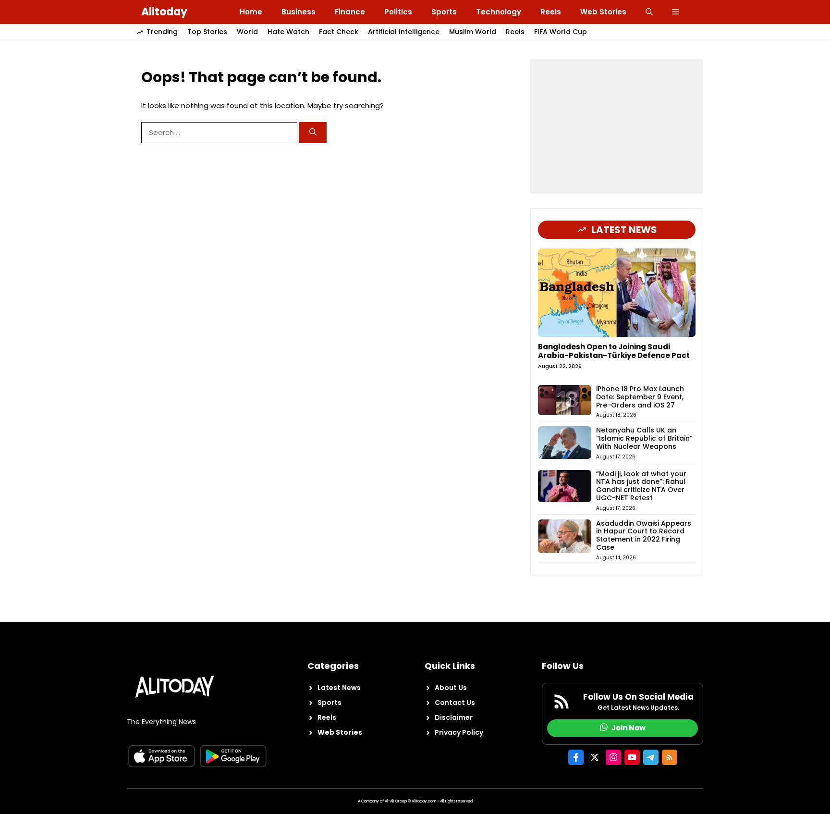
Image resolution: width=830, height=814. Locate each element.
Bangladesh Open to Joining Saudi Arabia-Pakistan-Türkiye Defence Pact (614, 351)
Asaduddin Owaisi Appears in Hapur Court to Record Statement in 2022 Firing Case (643, 535)
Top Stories (207, 32)
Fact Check (338, 32)
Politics (398, 12)
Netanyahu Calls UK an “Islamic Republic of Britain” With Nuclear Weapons (644, 438)
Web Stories (603, 12)
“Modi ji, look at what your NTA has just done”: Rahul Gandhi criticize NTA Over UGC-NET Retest (641, 486)
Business (298, 12)
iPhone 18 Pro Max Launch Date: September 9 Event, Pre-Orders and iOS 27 (640, 397)
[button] (649, 12)
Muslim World (472, 32)
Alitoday (164, 11)
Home (251, 12)
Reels (550, 12)
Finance (350, 12)
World (247, 32)
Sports (444, 12)
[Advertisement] (616, 126)
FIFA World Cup (560, 32)
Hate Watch (288, 32)
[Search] (313, 133)
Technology (498, 12)
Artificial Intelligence (403, 32)
